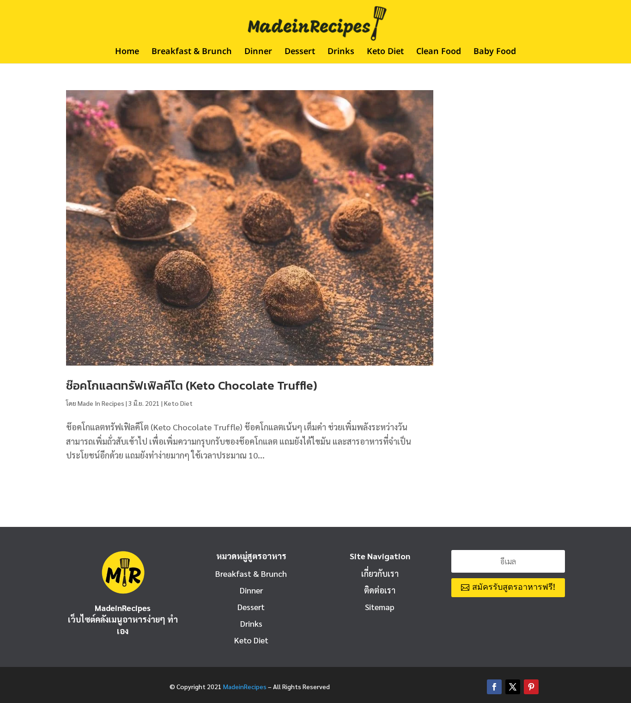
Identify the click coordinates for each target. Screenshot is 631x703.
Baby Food (494, 53)
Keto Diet (385, 53)
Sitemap (379, 606)
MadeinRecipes (245, 686)
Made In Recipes (101, 403)
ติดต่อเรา (379, 590)
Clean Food (438, 53)
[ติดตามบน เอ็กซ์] (512, 686)
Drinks (341, 53)
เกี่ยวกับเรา (380, 573)
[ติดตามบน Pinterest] (531, 686)
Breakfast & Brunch (192, 53)
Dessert (300, 53)
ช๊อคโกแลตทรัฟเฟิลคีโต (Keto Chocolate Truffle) (191, 385)
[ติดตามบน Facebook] (494, 686)
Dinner (258, 53)
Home (127, 53)
